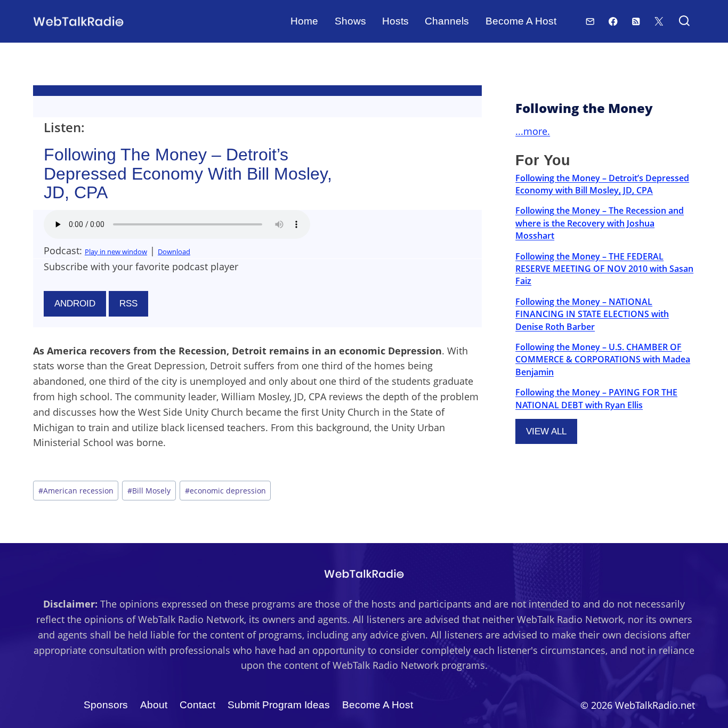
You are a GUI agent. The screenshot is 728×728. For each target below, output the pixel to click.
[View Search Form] (684, 22)
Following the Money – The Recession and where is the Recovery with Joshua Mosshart (599, 223)
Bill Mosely (149, 491)
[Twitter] (659, 21)
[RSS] (636, 21)
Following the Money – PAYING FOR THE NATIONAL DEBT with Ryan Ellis (596, 398)
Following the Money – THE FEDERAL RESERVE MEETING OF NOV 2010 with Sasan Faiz (604, 268)
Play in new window (116, 251)
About (153, 704)
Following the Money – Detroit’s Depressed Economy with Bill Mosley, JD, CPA (602, 184)
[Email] (590, 21)
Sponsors (106, 704)
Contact (197, 704)
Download (174, 251)
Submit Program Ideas (279, 704)
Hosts (395, 21)
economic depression (225, 491)
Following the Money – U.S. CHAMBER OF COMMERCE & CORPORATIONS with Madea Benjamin (602, 359)
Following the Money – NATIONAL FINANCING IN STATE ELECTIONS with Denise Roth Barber (592, 314)
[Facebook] (613, 21)
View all (546, 431)
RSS (128, 303)
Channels (447, 21)
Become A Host (521, 21)
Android (74, 303)
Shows (350, 21)
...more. (532, 131)
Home (304, 21)
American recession (76, 491)
